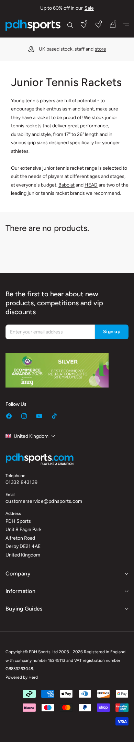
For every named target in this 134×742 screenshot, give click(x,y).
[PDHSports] (32, 25)
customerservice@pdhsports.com (43, 501)
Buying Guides (23, 608)
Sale (89, 8)
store (48, 49)
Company (18, 573)
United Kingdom (31, 436)
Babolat (66, 185)
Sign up (111, 332)
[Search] (70, 25)
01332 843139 (21, 482)
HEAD (91, 185)
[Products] (126, 25)
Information (20, 591)
